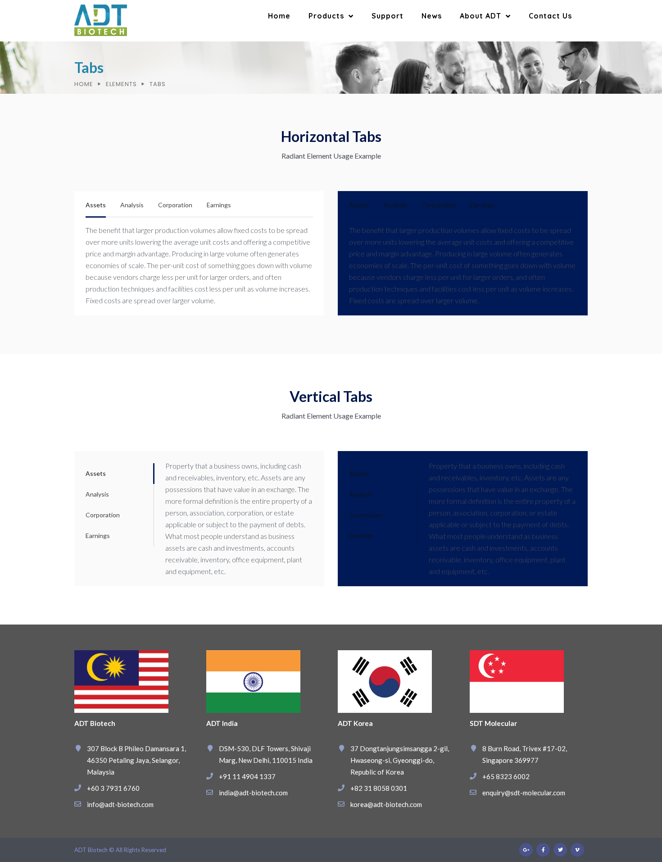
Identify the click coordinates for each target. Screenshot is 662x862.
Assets (96, 205)
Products (326, 15)
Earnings (219, 205)
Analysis (132, 205)
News (432, 15)
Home (279, 15)
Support (388, 15)
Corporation (175, 205)
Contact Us (550, 15)
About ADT (480, 15)
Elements (121, 84)
